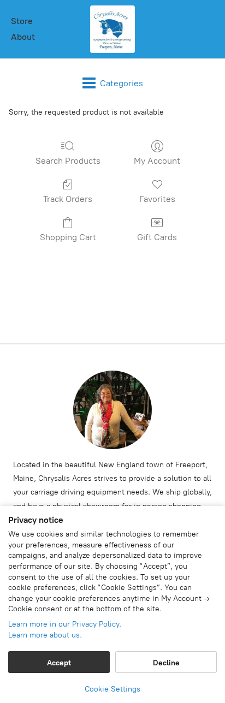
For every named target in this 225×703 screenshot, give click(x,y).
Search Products (67, 161)
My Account (157, 161)
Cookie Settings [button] (112, 689)
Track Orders (67, 199)
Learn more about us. (45, 635)
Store (22, 21)
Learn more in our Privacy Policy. (64, 624)
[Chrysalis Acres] (112, 29)
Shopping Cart (68, 237)
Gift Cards (157, 237)
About (23, 37)
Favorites (157, 199)
